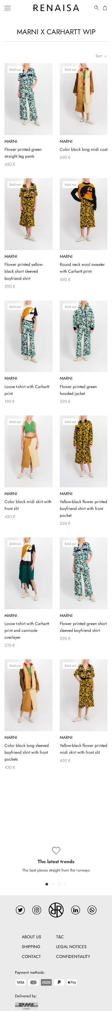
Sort (99, 56)
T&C (60, 937)
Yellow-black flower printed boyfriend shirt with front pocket (83, 508)
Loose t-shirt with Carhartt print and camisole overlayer (26, 630)
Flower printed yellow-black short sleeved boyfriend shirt (23, 271)
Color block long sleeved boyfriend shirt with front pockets (26, 752)
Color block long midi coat (84, 149)
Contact (31, 956)
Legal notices (71, 947)
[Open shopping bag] (105, 7)
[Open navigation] (7, 7)
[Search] (96, 7)
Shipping (31, 947)
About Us (31, 937)
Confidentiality (73, 956)
